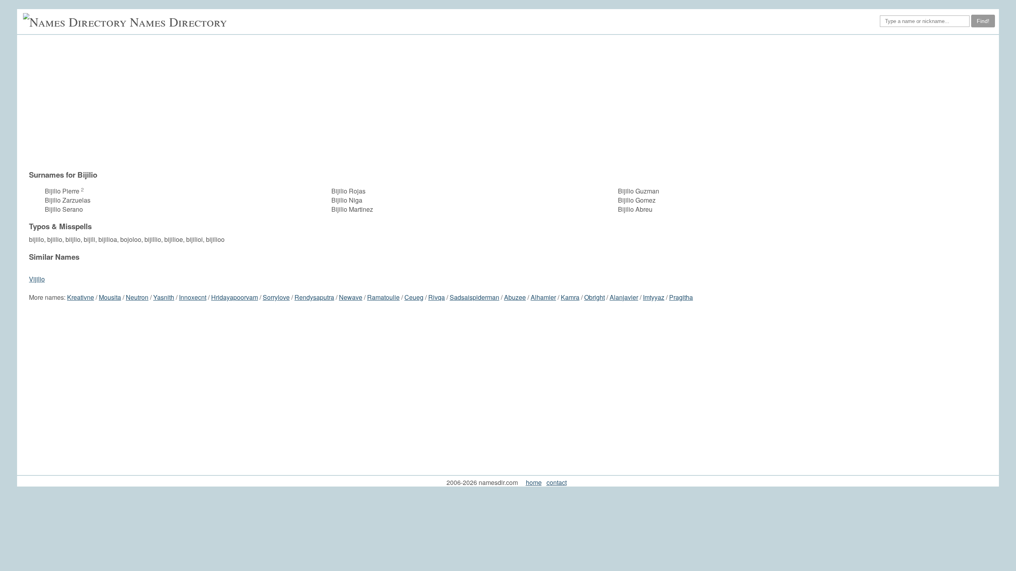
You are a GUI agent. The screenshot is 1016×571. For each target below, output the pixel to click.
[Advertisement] (512, 102)
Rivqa (436, 297)
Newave (350, 297)
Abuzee (515, 297)
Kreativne (80, 297)
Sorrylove (276, 297)
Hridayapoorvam (234, 297)
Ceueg (413, 297)
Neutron (137, 297)
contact (556, 482)
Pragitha (681, 297)
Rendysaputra (314, 297)
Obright (594, 297)
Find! (983, 21)
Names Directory (178, 21)
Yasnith (163, 297)
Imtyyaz (653, 297)
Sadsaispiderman (474, 297)
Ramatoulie (383, 297)
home (534, 482)
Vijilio (37, 279)
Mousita (110, 297)
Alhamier (543, 297)
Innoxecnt (192, 297)
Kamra (570, 297)
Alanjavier (624, 297)
